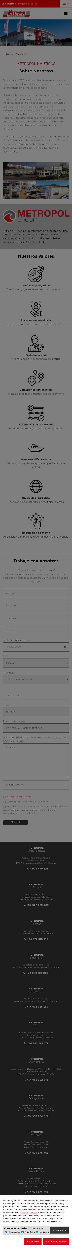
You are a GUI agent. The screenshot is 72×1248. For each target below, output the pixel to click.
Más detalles (59, 1230)
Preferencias (14, 1232)
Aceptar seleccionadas (55, 1241)
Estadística (30, 1232)
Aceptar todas (32, 1241)
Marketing (44, 1232)
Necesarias (38, 1228)
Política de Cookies (28, 1213)
